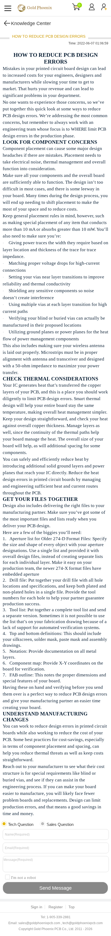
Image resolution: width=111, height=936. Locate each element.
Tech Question (20, 824)
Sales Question (60, 824)
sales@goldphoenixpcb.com (39, 923)
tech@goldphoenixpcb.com (83, 923)
